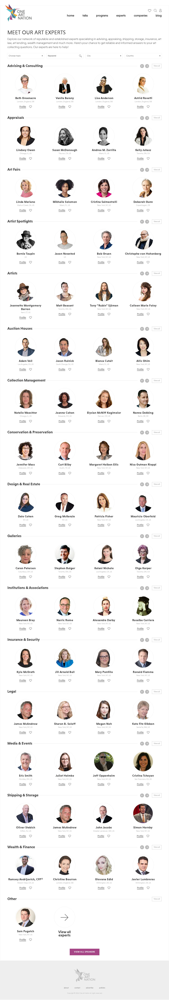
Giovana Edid (104, 879)
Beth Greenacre (25, 98)
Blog (159, 15)
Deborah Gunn (143, 202)
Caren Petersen (26, 568)
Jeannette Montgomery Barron (25, 307)
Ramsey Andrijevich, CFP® (25, 879)
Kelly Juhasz (143, 150)
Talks (85, 15)
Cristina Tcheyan (143, 775)
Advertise (89, 988)
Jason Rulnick (65, 361)
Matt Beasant (64, 305)
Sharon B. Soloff (65, 724)
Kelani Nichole (104, 568)
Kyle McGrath (26, 672)
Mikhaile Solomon (65, 202)
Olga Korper (143, 568)
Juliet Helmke (65, 775)
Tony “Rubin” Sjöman (104, 305)
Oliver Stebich (25, 827)
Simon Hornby (143, 827)
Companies (140, 15)
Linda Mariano (25, 202)
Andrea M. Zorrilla (104, 150)
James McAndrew (25, 724)
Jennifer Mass (26, 464)
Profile (22, 106)
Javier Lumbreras (143, 879)
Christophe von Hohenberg (143, 253)
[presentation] (142, 66)
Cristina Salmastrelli (104, 202)
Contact (77, 988)
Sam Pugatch (25, 931)
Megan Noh (104, 724)
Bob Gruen (104, 253)
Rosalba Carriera (143, 620)
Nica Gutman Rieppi (143, 464)
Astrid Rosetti (143, 98)
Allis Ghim (143, 361)
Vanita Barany (65, 98)
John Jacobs (104, 827)
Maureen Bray (25, 620)
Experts (121, 15)
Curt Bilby (64, 464)
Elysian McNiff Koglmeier (104, 412)
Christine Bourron (65, 879)
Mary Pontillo (104, 672)
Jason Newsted (65, 253)
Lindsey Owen (25, 150)
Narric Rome (65, 620)
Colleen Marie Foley (143, 305)
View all (157, 66)
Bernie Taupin (26, 253)
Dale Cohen (25, 516)
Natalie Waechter (25, 412)
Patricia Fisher (104, 516)
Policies (102, 988)
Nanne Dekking (143, 412)
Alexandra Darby (104, 620)
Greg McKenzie (65, 516)
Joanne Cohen (64, 412)
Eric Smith (25, 775)
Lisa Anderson (104, 98)
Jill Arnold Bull (65, 672)
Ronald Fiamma (143, 672)
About (66, 988)
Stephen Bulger (65, 568)
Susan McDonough (64, 150)
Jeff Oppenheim (104, 775)
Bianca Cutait (104, 361)
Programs (102, 15)
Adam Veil (25, 361)
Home (70, 15)
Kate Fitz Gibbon (143, 724)
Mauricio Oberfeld (143, 516)
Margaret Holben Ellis (104, 464)
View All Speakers (84, 952)
